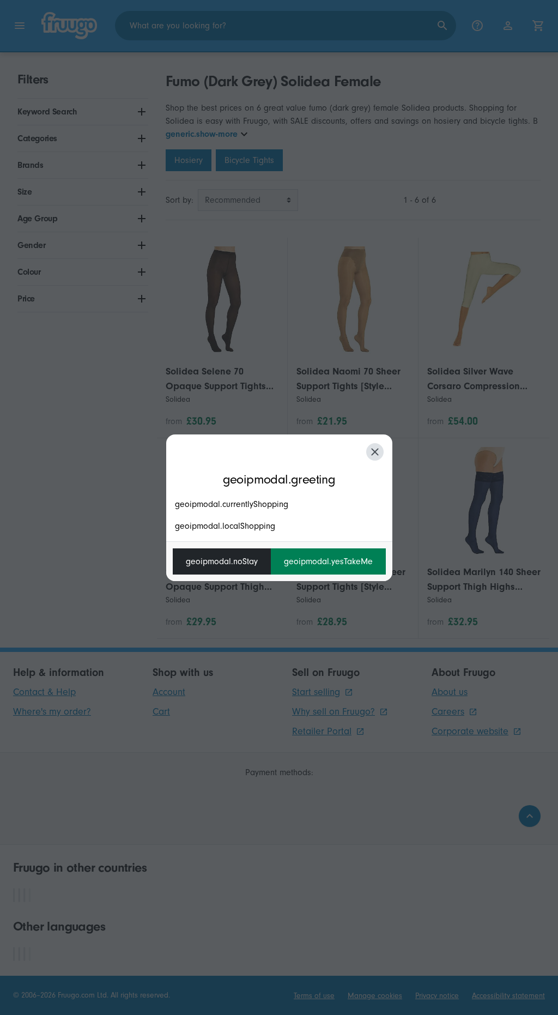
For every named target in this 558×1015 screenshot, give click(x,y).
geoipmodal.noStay (222, 561)
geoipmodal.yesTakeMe (328, 561)
